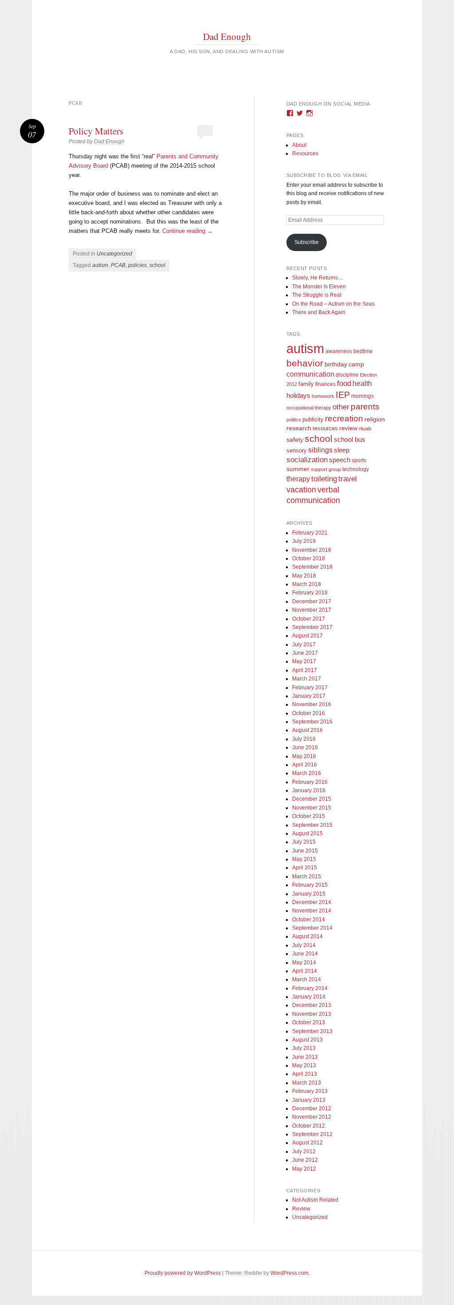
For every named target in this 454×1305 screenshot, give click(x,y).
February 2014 (310, 988)
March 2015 (306, 876)
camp (356, 364)
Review (301, 1209)
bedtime (363, 351)
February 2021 (310, 533)
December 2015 (311, 799)
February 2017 (310, 687)
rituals (365, 428)
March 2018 (306, 584)
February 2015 (310, 885)
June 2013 (305, 1057)
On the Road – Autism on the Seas (333, 304)
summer (297, 468)
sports (359, 460)
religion (374, 419)
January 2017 (308, 696)
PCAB (118, 265)
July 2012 (304, 1151)
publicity (313, 419)
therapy (298, 479)
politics (293, 419)
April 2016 (304, 765)
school (157, 265)
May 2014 (304, 962)
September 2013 (312, 1031)
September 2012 (312, 1134)
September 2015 (312, 825)
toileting (324, 478)
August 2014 (307, 936)
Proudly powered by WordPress (183, 1273)
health (362, 383)
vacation (301, 489)
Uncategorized (114, 254)
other (341, 407)
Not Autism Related (315, 1200)
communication (310, 374)
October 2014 (308, 919)
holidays (298, 395)
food (344, 383)
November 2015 (311, 808)
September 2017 (312, 627)
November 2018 (311, 550)
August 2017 (307, 636)
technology (355, 469)
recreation (344, 418)
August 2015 (307, 833)
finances (325, 384)
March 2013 (306, 1083)
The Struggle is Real (316, 295)
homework (323, 396)
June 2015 (305, 851)
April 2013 (304, 1074)
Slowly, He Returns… (317, 278)
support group (326, 469)
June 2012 (305, 1160)
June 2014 (305, 954)
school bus (349, 439)
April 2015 (304, 868)
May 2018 (304, 576)
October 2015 (308, 816)
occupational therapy (308, 407)
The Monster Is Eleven (319, 286)
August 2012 (307, 1143)
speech (339, 460)
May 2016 (304, 756)
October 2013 (308, 1022)
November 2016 (311, 704)
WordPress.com (289, 1273)
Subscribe (306, 242)
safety (294, 439)
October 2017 (308, 619)
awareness (338, 351)
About (299, 145)
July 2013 (304, 1048)
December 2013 (311, 1005)
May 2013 (304, 1065)
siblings (320, 450)
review (348, 428)
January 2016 (308, 790)
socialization (307, 460)
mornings (362, 396)
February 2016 (310, 782)
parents (365, 406)
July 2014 (304, 945)
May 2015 (304, 859)
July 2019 (304, 541)
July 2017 (304, 644)
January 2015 (308, 894)
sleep (341, 450)
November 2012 (311, 1117)
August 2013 (307, 1040)
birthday (336, 364)
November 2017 (311, 610)
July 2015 (304, 842)
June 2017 (305, 653)
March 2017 (306, 679)
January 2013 (308, 1100)
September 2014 (312, 928)
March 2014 (306, 979)
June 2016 (305, 747)
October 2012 (308, 1126)
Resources (305, 153)
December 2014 (311, 902)
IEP (343, 395)
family (306, 384)
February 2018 (310, 593)
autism (100, 265)
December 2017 (311, 601)
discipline (347, 375)
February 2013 (310, 1091)
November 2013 (311, 1014)
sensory (296, 450)
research (298, 428)
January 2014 (308, 997)
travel (347, 479)
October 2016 (308, 713)
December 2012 (311, 1108)
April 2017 (304, 670)
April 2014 (304, 971)
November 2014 (311, 911)
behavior (304, 363)
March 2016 (306, 773)
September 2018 (312, 567)
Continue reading (187, 231)
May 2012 (304, 1169)
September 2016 (312, 722)
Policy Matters (96, 131)
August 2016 (307, 730)
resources (325, 428)
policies (137, 265)
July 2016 (304, 739)
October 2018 (308, 558)
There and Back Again (318, 312)
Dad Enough (227, 36)
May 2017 (304, 661)
